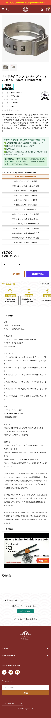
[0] (47, 9)
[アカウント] (42, 9)
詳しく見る (45, 284)
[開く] (7, 9)
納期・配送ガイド (11, 256)
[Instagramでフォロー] (4, 672)
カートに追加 (13, 274)
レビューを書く (25, 611)
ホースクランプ (16, 93)
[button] (47, 549)
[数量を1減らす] (4, 264)
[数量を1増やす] (19, 264)
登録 (25, 693)
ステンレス (15, 96)
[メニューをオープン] (3, 9)
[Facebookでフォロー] (17, 672)
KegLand (14, 99)
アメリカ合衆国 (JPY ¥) (10, 703)
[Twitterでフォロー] (10, 672)
